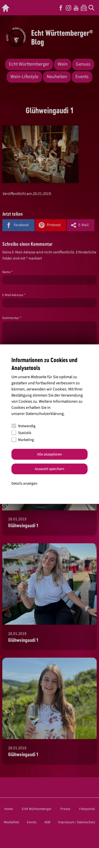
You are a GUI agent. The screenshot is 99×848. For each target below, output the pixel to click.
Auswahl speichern (49, 469)
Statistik (24, 432)
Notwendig (27, 425)
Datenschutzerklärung (45, 413)
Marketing (26, 439)
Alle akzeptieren (49, 454)
